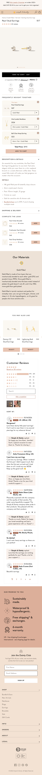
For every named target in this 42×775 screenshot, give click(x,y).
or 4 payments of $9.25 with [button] (17, 80)
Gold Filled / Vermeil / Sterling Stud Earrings (21, 18)
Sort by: (11, 412)
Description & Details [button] (12, 159)
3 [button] (21, 579)
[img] (18, 418)
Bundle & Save (9, 202)
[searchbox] (21, 391)
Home (4, 18)
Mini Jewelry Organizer (17, 2)
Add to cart (21, 75)
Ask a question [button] (21, 397)
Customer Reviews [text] (18, 363)
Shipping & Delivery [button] (11, 210)
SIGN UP (21, 680)
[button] (36, 12)
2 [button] (16, 579)
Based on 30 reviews (14, 369)
